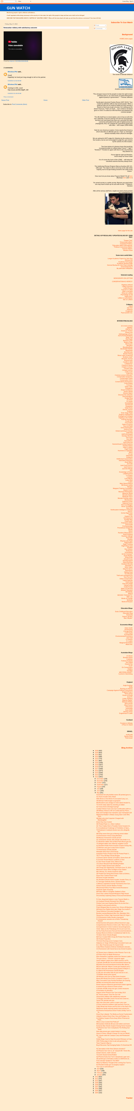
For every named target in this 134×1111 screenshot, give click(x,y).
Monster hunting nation (125, 498)
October (99, 782)
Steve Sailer (129, 567)
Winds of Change (127, 598)
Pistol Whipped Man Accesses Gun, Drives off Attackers (114, 907)
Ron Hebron (129, 549)
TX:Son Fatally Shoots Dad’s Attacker (108, 865)
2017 (97, 768)
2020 (97, 762)
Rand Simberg (128, 534)
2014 (97, 775)
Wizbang (130, 600)
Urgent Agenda (128, 580)
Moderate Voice (127, 496)
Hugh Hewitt (129, 449)
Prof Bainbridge (127, 526)
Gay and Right (128, 426)
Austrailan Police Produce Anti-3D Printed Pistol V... (113, 853)
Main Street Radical (126, 483)
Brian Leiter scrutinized (125, 355)
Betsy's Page (128, 342)
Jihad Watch (129, 462)
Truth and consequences (125, 575)
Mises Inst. (129, 644)
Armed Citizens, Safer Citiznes (106, 1053)
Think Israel (129, 738)
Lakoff (131, 306)
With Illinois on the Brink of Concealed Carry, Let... (112, 799)
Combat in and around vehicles (106, 905)
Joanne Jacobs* (127, 616)
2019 (97, 764)
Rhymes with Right (126, 541)
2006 (97, 1088)
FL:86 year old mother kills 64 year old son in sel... (112, 972)
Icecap (130, 454)
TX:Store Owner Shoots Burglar (106, 935)
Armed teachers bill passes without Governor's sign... (113, 923)
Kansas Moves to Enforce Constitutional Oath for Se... (113, 933)
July (98, 788)
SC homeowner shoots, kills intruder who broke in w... (113, 839)
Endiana (130, 411)
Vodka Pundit (128, 587)
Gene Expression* (127, 427)
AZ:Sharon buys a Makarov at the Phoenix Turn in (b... (113, 952)
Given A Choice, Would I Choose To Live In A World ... (113, 1033)
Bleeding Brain (128, 347)
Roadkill (130, 547)
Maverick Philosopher (126, 491)
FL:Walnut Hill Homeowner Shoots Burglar (110, 970)
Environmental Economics (124, 636)
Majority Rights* (127, 700)
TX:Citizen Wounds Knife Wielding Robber (110, 863)
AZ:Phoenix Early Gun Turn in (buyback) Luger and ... (113, 1057)
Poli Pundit (129, 524)
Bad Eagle (129, 339)
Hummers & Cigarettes (125, 450)
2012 (97, 1077)
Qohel (131, 531)
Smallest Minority (127, 564)
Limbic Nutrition (127, 698)
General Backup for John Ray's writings (120, 265)
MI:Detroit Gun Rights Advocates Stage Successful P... (113, 909)
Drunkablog (129, 403)
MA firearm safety (127, 485)
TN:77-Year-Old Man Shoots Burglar (108, 855)
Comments (98, 28)
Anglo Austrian (128, 685)
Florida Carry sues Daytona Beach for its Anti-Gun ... (113, 903)
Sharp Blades (128, 556)
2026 (97, 750)
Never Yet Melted (127, 506)
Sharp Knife (129, 557)
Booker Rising (128, 354)
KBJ (131, 470)
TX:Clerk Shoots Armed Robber (106, 1055)
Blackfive (130, 345)
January (99, 1075)
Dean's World (128, 391)
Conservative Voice (126, 380)
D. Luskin (129, 641)
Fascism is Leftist (127, 290)
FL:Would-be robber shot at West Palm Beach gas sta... (114, 841)
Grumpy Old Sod (127, 436)
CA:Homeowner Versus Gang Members (109, 835)
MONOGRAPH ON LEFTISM (123, 278)
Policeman (129, 707)
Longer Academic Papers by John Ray (120, 258)
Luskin (130, 482)
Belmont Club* (128, 340)
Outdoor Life (129, 516)
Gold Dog (129, 432)
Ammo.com (129, 332)
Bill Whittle (129, 592)
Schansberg (129, 552)
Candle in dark (128, 362)
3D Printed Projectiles (103, 939)
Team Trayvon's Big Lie (103, 1043)
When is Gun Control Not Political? (107, 1022)
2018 (97, 766)
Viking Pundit (128, 585)
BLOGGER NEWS (127, 349)
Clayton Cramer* (127, 367)
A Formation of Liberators (104, 990)
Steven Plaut (128, 736)
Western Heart (128, 250)
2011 (96, 1079)
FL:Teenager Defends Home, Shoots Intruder (110, 881)
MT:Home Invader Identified (105, 877)
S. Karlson (129, 639)
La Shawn (129, 475)
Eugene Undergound (126, 414)
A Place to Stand (127, 725)
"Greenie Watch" (127, 248)
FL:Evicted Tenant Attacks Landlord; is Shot (110, 859)
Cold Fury (129, 373)
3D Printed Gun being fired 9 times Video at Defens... (113, 873)
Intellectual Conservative (125, 459)
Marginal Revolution (126, 643)
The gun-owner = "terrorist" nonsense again (110, 958)
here (131, 176)
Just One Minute (127, 468)
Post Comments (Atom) (19, 104)
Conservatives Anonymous (124, 381)
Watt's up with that (127, 588)
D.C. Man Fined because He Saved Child (109, 945)
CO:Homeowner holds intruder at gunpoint (110, 917)
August (99, 786)
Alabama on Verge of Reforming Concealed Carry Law (114, 943)
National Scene (128, 503)
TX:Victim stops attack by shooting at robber (110, 805)
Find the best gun (127, 419)
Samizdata (129, 708)
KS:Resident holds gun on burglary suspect (110, 1064)
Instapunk (129, 457)
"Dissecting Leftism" (126, 242)
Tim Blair (130, 670)
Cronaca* (129, 385)
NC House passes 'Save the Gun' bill (108, 994)
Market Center (128, 490)
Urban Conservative (126, 578)
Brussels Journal (127, 358)
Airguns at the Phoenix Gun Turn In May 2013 (111, 992)
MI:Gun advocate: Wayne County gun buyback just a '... (114, 966)
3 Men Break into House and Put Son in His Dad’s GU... (114, 1006)
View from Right (127, 583)
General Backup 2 (127, 267)
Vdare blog (129, 582)
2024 (97, 754)
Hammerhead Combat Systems (122, 444)
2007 (97, 1087)
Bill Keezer (129, 344)
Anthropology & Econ (126, 334)
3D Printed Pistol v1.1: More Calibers (108, 824)
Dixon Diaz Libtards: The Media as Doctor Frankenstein (114, 1014)
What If (130, 593)
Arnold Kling (129, 629)
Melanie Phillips (127, 702)
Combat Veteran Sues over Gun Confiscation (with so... (114, 809)
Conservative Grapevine (125, 377)
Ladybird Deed (128, 473)
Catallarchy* (129, 363)
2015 (97, 773)
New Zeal (129, 508)
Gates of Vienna (127, 424)
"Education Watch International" (122, 245)
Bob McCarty (128, 352)
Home (45, 100)
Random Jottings (127, 536)
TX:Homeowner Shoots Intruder (106, 849)
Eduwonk (129, 615)
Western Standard (127, 590)
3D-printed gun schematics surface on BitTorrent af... (113, 1058)
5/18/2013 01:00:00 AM (14, 93)
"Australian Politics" (126, 244)
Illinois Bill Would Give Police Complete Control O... (113, 978)
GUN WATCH (18, 8)
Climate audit (128, 368)
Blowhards (129, 350)
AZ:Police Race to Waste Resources (108, 954)
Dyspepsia (129, 406)
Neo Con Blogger (127, 505)
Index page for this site (125, 230)
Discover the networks (125, 395)
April (98, 1068)
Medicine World (127, 493)
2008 (97, 1085)
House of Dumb (127, 695)
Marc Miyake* (128, 618)
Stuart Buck (129, 570)
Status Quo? (129, 296)
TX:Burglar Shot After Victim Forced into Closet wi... (113, 998)
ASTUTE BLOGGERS (125, 335)
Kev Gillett (129, 662)
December (100, 779)
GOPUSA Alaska (127, 434)
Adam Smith (129, 628)
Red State (129, 537)
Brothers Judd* (128, 357)
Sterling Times (128, 711)
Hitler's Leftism (128, 447)
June (98, 790)
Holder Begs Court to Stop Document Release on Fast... (114, 1039)
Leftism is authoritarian (125, 298)
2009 (97, 1083)
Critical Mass (128, 383)
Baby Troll (129, 337)
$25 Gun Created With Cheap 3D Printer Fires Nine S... (114, 937)
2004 (97, 1092)
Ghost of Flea (128, 429)
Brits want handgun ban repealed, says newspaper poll (114, 812)
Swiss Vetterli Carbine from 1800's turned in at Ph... (112, 960)
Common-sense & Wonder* (124, 375)
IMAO (131, 452)
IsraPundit (129, 734)
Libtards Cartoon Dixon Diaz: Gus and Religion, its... (113, 1016)
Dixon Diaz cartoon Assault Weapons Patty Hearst (112, 893)
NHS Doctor (129, 703)
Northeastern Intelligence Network (122, 510)
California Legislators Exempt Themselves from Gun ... (113, 883)
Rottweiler (129, 551)
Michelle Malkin (127, 495)
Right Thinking (128, 544)
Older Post (85, 100)
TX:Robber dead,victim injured (106, 974)
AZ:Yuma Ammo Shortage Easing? (107, 807)
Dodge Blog (129, 398)
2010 (97, 1081)
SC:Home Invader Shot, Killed (106, 796)
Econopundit (128, 634)
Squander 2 (129, 565)
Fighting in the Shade (126, 418)
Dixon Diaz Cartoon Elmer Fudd (106, 875)
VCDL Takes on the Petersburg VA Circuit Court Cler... (113, 929)
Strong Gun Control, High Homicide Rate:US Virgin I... (113, 915)
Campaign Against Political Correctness (120, 690)
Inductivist (129, 455)
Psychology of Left (127, 294)
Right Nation (128, 542)
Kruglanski (129, 311)
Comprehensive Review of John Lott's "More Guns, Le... (114, 925)
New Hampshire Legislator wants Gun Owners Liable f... (114, 956)
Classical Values (127, 365)
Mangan (130, 487)
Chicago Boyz (128, 631)
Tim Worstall (129, 574)
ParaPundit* (129, 521)
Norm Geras (129, 693)
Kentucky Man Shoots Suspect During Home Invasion (113, 1026)
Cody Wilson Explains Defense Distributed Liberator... (113, 947)
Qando (130, 529)
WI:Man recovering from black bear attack (109, 982)
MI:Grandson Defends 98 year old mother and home (113, 1024)
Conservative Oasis (126, 378)
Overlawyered (128, 518)
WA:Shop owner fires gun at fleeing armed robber (112, 833)
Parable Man (128, 519)
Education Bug (128, 613)
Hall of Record (128, 442)
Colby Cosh (129, 372)
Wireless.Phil (12, 72)
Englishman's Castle (126, 713)
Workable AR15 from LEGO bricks (107, 851)
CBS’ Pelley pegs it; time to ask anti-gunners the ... (112, 1041)
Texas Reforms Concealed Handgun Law (109, 911)
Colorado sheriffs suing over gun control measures (112, 988)
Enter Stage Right (127, 413)
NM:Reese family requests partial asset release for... (113, 1008)
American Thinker (127, 331)
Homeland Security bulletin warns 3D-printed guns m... (114, 794)
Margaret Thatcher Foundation (123, 488)
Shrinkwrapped (128, 560)
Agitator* (130, 327)
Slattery (130, 669)
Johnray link (129, 260)
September (100, 784)
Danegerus (129, 388)
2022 (97, 758)
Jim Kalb (130, 464)
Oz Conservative (127, 667)
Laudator (130, 477)
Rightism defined (127, 285)
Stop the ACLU (128, 569)
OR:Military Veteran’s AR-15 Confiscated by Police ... (113, 810)
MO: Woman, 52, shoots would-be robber (109, 871)
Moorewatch (129, 500)
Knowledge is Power (126, 472)
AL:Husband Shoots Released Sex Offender (110, 901)
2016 (97, 770)
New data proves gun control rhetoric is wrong (111, 1031)
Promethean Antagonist (125, 528)
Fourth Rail (129, 421)
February (100, 1073)
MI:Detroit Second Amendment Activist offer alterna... (113, 964)
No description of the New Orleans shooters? (110, 1049)
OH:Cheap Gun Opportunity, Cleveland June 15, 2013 (113, 867)
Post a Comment (8, 97)
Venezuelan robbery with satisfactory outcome (111, 996)
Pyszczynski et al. (127, 313)
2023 (97, 756)
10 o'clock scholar (127, 326)
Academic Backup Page (125, 263)
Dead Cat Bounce (127, 390)
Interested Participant (126, 460)
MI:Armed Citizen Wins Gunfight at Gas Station (111, 869)
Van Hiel (130, 308)
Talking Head (128, 572)
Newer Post (5, 100)
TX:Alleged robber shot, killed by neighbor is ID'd (112, 843)
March (99, 1071)
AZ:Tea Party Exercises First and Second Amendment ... (114, 931)
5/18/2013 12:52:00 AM (14, 80)
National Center (127, 501)
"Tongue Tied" (128, 240)
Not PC (130, 511)
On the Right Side (127, 513)
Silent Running (128, 562)
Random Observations (125, 533)
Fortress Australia (127, 661)
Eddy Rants (129, 408)
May (98, 792)
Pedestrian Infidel (127, 523)
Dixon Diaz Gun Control (104, 822)
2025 (97, 752)
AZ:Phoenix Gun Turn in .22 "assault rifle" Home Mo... (113, 1051)
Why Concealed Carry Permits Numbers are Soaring (113, 980)
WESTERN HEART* (126, 672)
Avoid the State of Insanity (104, 889)
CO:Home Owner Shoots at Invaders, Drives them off (113, 857)
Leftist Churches (127, 286)
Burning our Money (126, 688)
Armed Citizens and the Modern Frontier (109, 885)
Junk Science (128, 467)
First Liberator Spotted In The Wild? (107, 1060)
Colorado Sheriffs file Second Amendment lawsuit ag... (113, 962)
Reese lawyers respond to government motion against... (114, 984)
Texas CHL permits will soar (105, 1000)
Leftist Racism (128, 288)
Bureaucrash (128, 360)
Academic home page (125, 262)
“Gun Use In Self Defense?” (105, 1066)
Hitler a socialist (127, 291)
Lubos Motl (129, 480)
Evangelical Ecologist (126, 416)
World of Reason (127, 601)
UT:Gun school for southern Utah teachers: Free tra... (113, 1004)
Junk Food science (126, 465)
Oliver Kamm (128, 705)
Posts (97, 25)
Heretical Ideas (128, 445)
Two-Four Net (128, 577)
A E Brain (129, 656)
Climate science (127, 370)
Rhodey (130, 539)
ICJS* (131, 666)
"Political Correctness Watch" (123, 247)
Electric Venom (128, 409)
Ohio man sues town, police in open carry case (111, 1002)
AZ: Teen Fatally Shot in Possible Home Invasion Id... (113, 826)
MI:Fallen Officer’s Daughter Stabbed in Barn (110, 891)
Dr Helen (130, 400)
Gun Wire (129, 439)
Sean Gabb (129, 710)
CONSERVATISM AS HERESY (122, 281)
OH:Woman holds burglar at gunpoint (108, 801)
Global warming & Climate (124, 431)
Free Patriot (129, 423)
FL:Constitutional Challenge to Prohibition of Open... (113, 828)
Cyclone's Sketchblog (126, 674)
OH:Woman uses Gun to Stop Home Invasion (111, 976)
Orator (131, 514)
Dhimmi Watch (128, 393)
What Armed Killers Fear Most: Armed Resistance (112, 887)
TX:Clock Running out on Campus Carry (109, 941)
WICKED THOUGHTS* (125, 595)
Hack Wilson (128, 441)
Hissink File (129, 664)
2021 (97, 760)
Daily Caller (129, 386)
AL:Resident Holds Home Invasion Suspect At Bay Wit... (114, 845)
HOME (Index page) (126, 38)
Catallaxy (129, 659)
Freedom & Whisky (126, 723)
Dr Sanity (130, 401)
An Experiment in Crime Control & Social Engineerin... (113, 927)
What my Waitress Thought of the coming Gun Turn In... (114, 1062)
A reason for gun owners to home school (109, 986)
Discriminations (128, 396)
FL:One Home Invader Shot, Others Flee (109, 861)
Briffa (131, 687)
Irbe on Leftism (128, 299)
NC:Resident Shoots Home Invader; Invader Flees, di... (114, 879)
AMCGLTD (129, 329)
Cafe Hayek (129, 633)
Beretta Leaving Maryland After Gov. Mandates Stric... (113, 913)
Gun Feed (129, 437)
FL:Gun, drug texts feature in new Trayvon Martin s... (113, 899)
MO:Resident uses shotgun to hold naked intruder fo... (113, 803)
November (100, 781)
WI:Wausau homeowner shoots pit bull (108, 837)
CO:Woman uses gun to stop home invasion (110, 847)
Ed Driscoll (129, 404)
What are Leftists (127, 293)
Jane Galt (129, 638)
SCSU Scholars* (127, 554)
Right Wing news (127, 546)
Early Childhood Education (124, 611)
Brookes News (128, 657)
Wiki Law (130, 597)
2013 (97, 777)
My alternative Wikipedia (125, 268)
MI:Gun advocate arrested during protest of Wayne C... (113, 968)
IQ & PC (130, 697)
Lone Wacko (129, 478)
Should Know (128, 559)
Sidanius (130, 309)
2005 (97, 1090)
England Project (127, 692)
